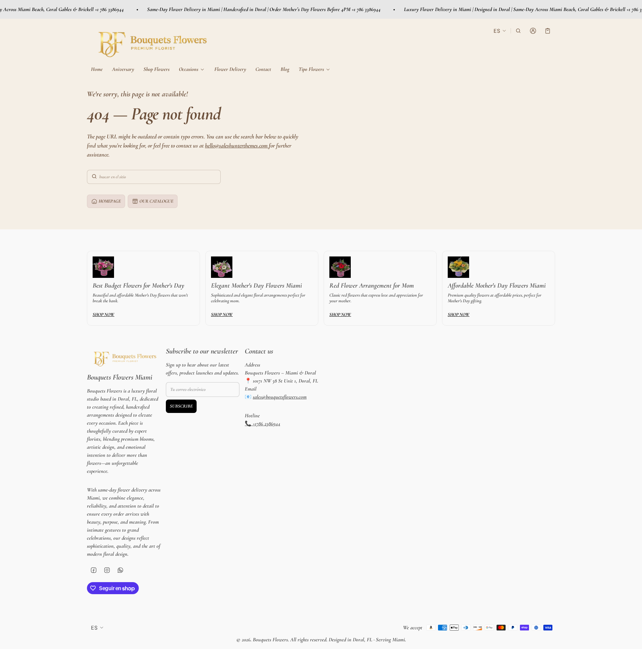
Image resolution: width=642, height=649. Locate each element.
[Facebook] (93, 570)
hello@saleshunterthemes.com (237, 145)
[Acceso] (533, 30)
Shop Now (103, 314)
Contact (263, 69)
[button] (518, 30)
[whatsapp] (120, 570)
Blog (285, 69)
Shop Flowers (156, 69)
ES (497, 30)
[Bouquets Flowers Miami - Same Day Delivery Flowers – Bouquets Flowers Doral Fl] (150, 42)
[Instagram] (107, 570)
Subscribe (181, 406)
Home (97, 69)
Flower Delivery (230, 69)
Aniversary (123, 69)
